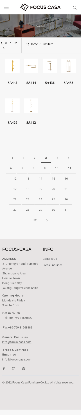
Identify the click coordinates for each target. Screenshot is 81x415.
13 (27, 178)
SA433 (68, 82)
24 (40, 199)
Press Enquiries (53, 265)
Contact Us (50, 258)
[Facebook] (3, 368)
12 (14, 178)
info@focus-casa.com (17, 342)
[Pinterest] (23, 368)
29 (40, 209)
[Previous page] (1, 43)
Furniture (47, 44)
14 (40, 178)
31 (66, 209)
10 (56, 168)
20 (53, 189)
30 (53, 209)
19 (40, 189)
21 (66, 189)
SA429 (12, 122)
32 (35, 220)
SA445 (12, 82)
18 (27, 189)
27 (14, 209)
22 (14, 199)
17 (14, 189)
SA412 (31, 122)
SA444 (31, 82)
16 (66, 178)
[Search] (75, 7)
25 (53, 199)
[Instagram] (13, 368)
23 (27, 199)
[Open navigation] (6, 7)
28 (27, 209)
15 (53, 178)
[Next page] (3, 48)
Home (34, 44)
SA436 (50, 82)
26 (66, 199)
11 (69, 168)
